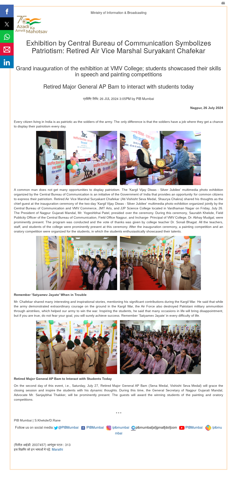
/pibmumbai (120, 427)
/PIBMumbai (194, 427)
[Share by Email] (7, 49)
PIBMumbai (95, 427)
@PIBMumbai (68, 427)
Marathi (57, 449)
